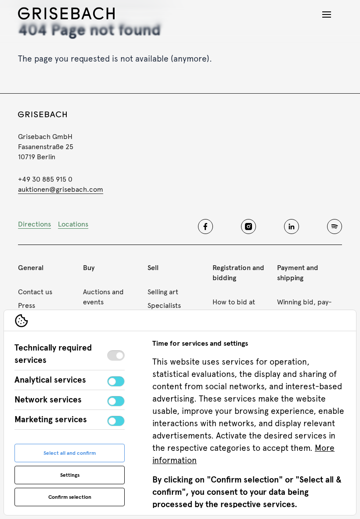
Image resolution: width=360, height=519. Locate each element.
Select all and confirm (69, 453)
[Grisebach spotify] (334, 226)
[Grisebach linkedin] (291, 226)
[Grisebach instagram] (248, 226)
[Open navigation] (326, 14)
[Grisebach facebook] (205, 226)
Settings (69, 475)
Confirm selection (69, 497)
